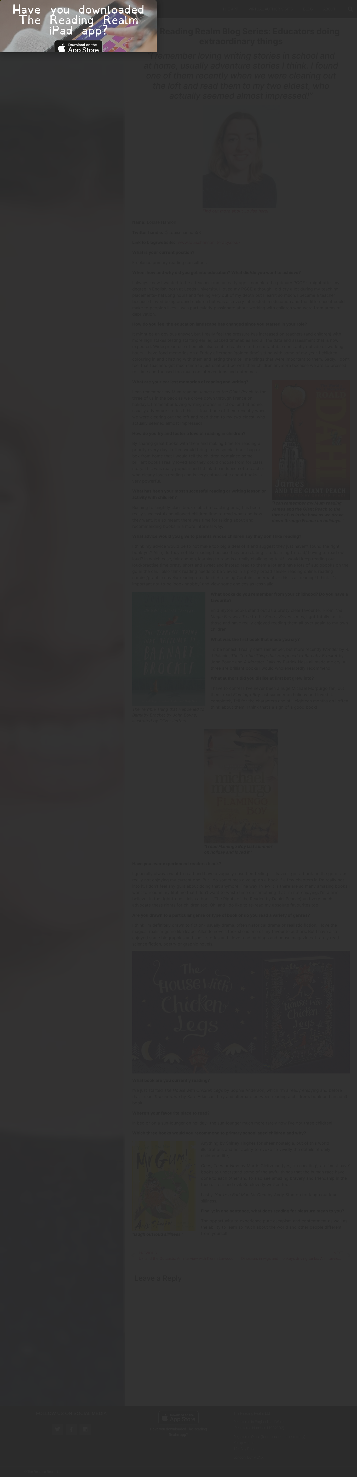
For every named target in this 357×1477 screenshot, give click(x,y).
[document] (178, 738)
